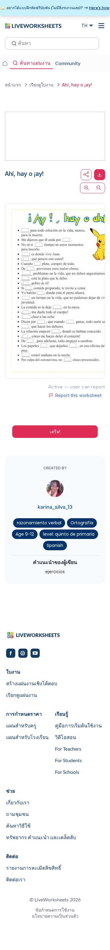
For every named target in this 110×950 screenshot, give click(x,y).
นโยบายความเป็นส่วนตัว (55, 916)
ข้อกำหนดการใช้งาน (55, 909)
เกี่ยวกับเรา (17, 802)
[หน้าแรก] (33, 25)
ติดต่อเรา (15, 879)
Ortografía (82, 523)
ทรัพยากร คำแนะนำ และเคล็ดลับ (41, 837)
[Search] (12, 42)
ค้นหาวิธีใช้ (18, 825)
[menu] (101, 25)
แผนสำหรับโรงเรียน (27, 737)
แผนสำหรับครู (21, 725)
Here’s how (99, 7)
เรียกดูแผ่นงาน (21, 695)
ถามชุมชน (17, 814)
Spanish (55, 545)
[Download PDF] (99, 174)
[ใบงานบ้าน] (5, 63)
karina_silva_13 (55, 507)
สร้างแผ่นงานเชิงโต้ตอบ (31, 683)
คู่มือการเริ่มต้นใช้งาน (78, 725)
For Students (68, 760)
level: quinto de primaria (68, 534)
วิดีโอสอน (65, 737)
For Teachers (68, 749)
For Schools (67, 772)
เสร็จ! (55, 431)
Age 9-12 (25, 534)
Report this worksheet (78, 395)
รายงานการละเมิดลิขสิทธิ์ (33, 868)
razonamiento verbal (39, 523)
